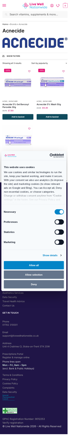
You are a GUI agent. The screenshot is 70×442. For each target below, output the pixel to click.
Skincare (13, 101)
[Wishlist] (58, 5)
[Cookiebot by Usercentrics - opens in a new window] (49, 156)
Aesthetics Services (12, 292)
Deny (34, 284)
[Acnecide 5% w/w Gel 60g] (17, 140)
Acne (4, 101)
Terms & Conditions (12, 375)
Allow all (34, 265)
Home (5, 24)
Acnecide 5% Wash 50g (49, 104)
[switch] (59, 221)
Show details (50, 255)
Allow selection (33, 274)
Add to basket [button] (18, 117)
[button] (65, 5)
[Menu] (7, 5)
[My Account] (52, 5)
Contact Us (8, 305)
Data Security (9, 297)
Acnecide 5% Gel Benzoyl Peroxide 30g (15, 105)
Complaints (8, 387)
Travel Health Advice (13, 301)
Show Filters (13, 56)
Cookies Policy (10, 383)
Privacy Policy (9, 379)
